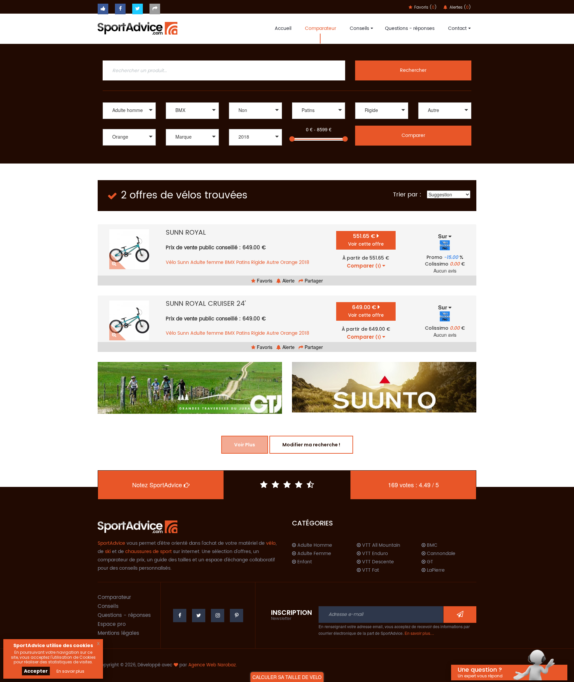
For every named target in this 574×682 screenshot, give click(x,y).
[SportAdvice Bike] (137, 27)
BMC (431, 545)
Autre (272, 262)
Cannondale (440, 553)
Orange (289, 262)
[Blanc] (129, 146)
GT (429, 562)
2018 (304, 262)
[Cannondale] (192, 146)
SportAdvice (111, 543)
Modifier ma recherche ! (311, 444)
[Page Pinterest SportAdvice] (236, 615)
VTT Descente (377, 562)
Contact (457, 28)
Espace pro (112, 624)
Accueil (283, 28)
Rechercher (413, 70)
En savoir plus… (419, 633)
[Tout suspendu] (381, 119)
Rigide (258, 262)
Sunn (183, 262)
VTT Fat (370, 570)
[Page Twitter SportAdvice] (198, 615)
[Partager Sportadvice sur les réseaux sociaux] (154, 9)
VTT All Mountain (380, 545)
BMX (230, 262)
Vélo (171, 262)
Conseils (359, 28)
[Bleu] (129, 153)
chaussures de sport (148, 551)
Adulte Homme (314, 545)
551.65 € (366, 239)
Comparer (413, 135)
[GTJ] (190, 388)
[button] (129, 110)
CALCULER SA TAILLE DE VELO (287, 677)
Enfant (304, 562)
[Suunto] (384, 387)
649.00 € (366, 310)
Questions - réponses (409, 28)
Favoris (263, 280)
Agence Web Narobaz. (212, 665)
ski (108, 551)
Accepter (36, 671)
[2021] (255, 153)
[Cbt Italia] (192, 153)
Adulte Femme (313, 553)
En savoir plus (70, 671)
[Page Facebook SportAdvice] (179, 615)
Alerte (288, 280)
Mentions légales (118, 633)
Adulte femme (207, 262)
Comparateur (320, 28)
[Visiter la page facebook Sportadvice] (120, 9)
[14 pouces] (444, 119)
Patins (243, 262)
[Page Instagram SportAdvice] (217, 615)
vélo (271, 543)
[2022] (255, 146)
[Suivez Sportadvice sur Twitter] (137, 9)
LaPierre (435, 570)
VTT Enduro (374, 553)
